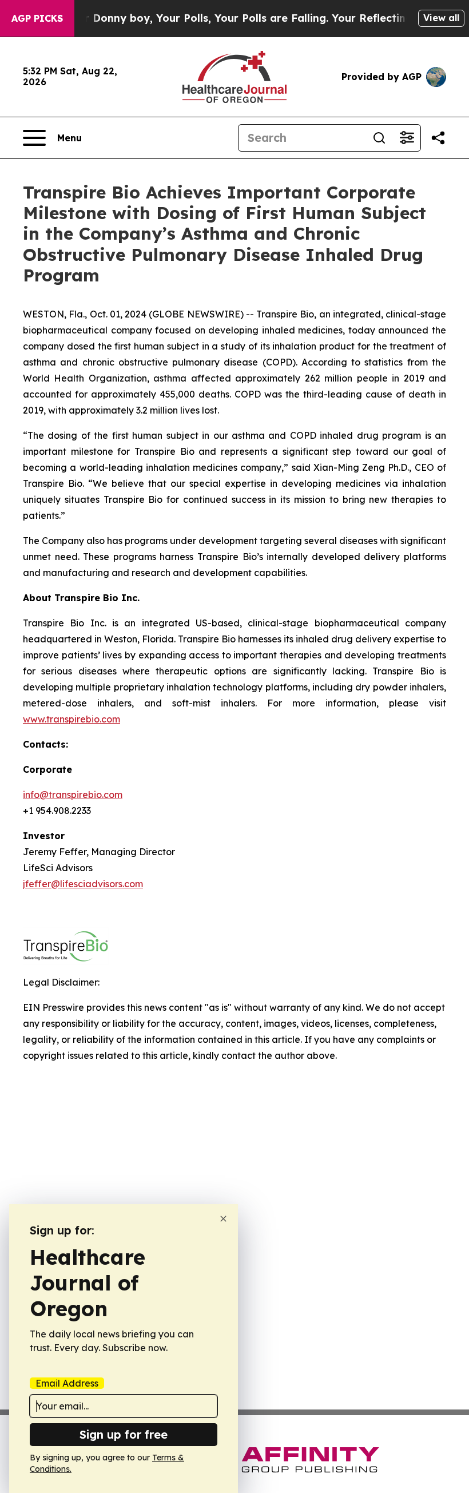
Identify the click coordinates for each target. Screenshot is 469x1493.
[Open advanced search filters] (406, 138)
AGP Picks (37, 18)
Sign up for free (124, 1434)
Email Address (66, 1383)
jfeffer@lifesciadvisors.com (83, 884)
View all (441, 17)
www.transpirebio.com (71, 719)
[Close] (223, 1218)
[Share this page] (438, 137)
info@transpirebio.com (72, 794)
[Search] (379, 138)
